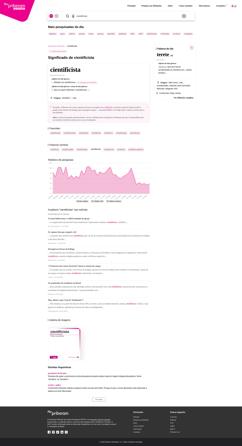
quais (62, 34)
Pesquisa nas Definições (151, 6)
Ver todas (98, 400)
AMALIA (108, 107)
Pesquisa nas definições (141, 420)
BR (56, 16)
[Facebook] (49, 433)
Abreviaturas (204, 6)
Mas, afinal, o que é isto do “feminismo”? (65, 300)
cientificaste (55, 133)
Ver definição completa (183, 98)
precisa (100, 34)
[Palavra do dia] (191, 47)
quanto (82, 34)
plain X (172, 429)
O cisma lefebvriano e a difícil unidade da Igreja (68, 219)
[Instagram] (53, 433)
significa (52, 34)
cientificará (83, 133)
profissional (152, 34)
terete (91, 34)
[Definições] (184, 16)
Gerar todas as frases (59, 51)
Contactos (173, 417)
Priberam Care (175, 432)
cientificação (121, 133)
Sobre (170, 6)
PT (51, 16)
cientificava (135, 133)
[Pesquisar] (67, 16)
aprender (111, 34)
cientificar (55, 149)
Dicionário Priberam (56, 46)
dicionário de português (100, 419)
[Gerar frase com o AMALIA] (89, 90)
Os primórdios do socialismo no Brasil (64, 283)
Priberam (173, 420)
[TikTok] (57, 433)
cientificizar (109, 149)
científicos (108, 133)
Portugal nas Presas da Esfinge (61, 249)
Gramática (221, 6)
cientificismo (82, 149)
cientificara (96, 133)
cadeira (72, 34)
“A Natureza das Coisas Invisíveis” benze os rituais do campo (74, 266)
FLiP (171, 423)
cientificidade (67, 149)
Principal (131, 6)
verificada (165, 34)
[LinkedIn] (62, 433)
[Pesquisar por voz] (73, 16)
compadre (188, 34)
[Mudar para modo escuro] (234, 6)
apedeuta (122, 34)
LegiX (172, 426)
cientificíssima (69, 133)
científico (121, 149)
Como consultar (186, 6)
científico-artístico (135, 149)
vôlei (132, 34)
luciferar (176, 34)
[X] (66, 433)
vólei (141, 34)
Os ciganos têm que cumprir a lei (62, 232)
